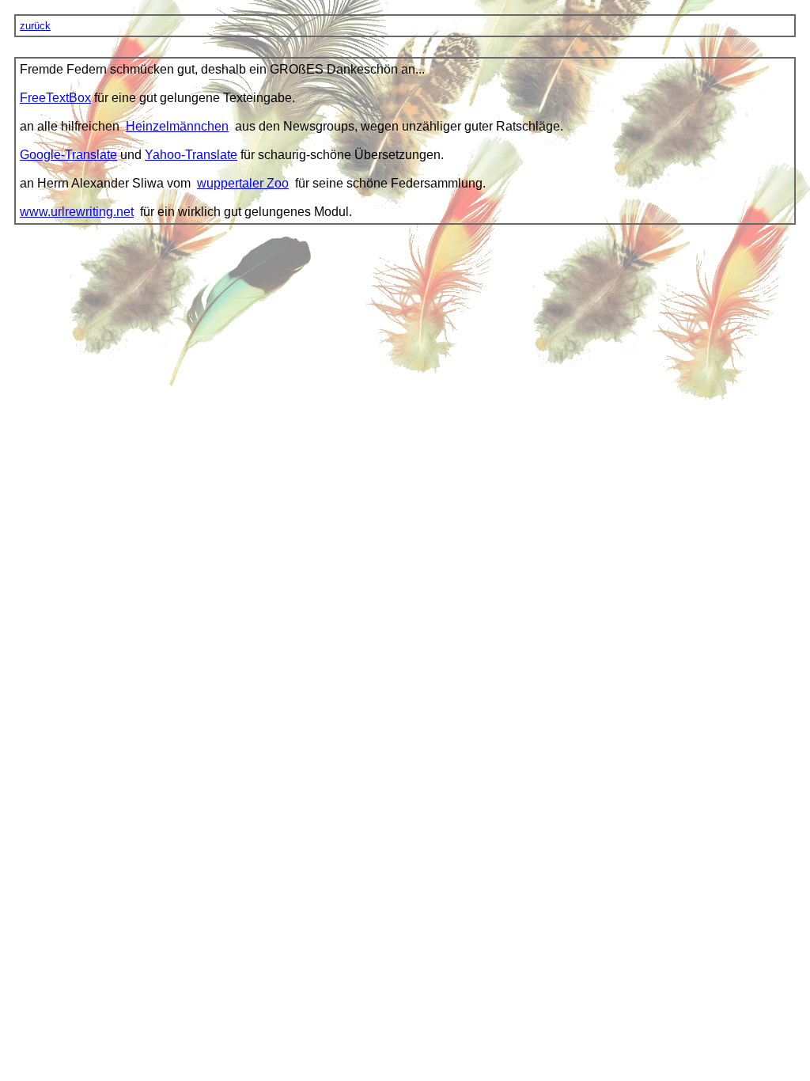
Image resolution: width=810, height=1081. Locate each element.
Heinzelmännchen (177, 126)
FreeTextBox (55, 97)
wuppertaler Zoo (243, 183)
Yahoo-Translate (191, 154)
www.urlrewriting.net (77, 211)
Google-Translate (68, 154)
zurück (35, 26)
